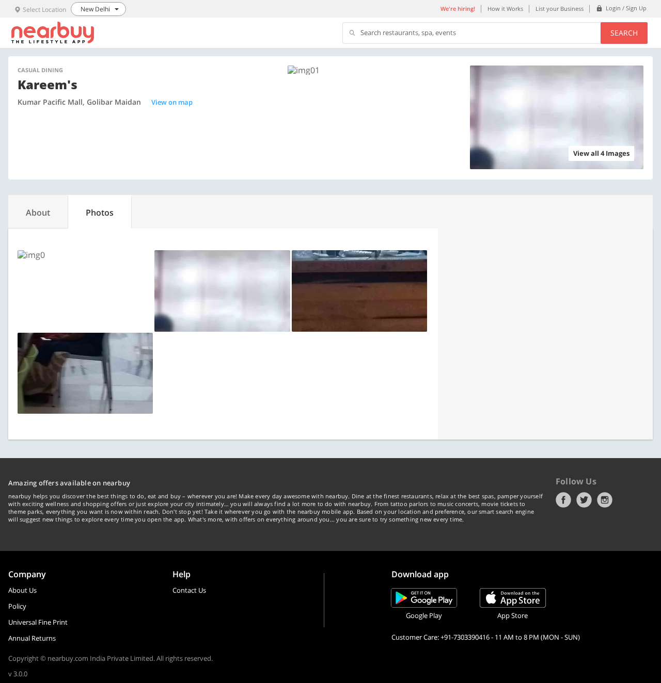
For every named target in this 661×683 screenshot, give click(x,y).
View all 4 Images (601, 153)
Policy (17, 606)
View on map (172, 102)
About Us (22, 590)
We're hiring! (457, 8)
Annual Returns (32, 638)
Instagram (604, 500)
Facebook (563, 500)
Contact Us (189, 590)
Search (624, 33)
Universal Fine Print (38, 622)
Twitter (584, 500)
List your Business (560, 8)
